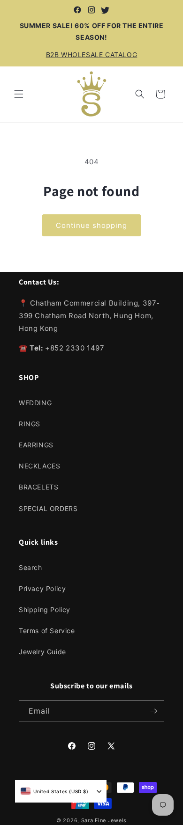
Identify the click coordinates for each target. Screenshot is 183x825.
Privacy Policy (42, 588)
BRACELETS (38, 487)
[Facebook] (77, 10)
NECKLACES (39, 466)
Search (30, 567)
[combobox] (55, 791)
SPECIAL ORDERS (48, 508)
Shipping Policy (44, 609)
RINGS (29, 424)
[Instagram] (91, 10)
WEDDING (35, 403)
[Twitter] (105, 10)
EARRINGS (36, 445)
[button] (18, 94)
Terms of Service (47, 631)
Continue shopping (91, 225)
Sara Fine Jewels (104, 820)
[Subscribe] (153, 711)
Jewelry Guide (42, 652)
